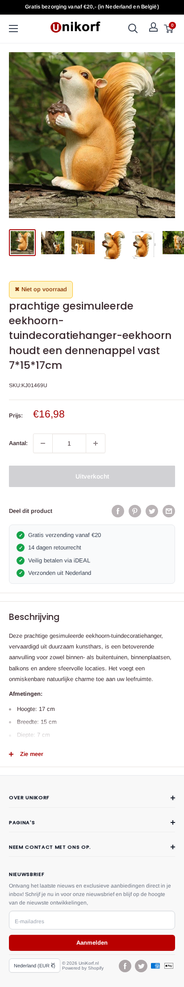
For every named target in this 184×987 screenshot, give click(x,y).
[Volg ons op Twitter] (140, 966)
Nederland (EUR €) (34, 965)
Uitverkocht (92, 476)
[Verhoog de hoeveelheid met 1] (95, 443)
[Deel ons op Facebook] (118, 511)
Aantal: (18, 443)
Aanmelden (92, 942)
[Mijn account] (153, 27)
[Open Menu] (13, 28)
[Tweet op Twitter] (152, 511)
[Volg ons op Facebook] (124, 966)
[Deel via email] (169, 511)
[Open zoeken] (133, 28)
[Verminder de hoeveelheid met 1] (42, 443)
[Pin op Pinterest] (135, 511)
